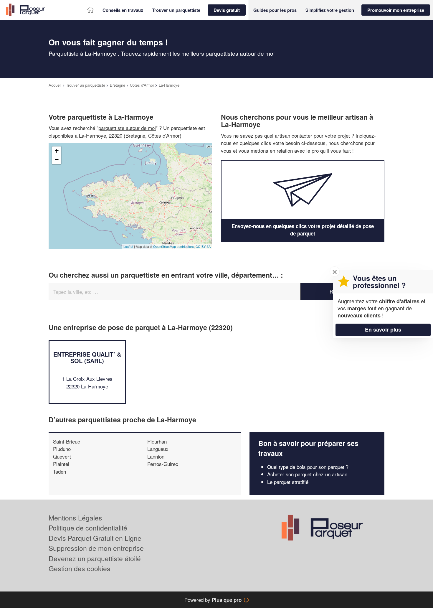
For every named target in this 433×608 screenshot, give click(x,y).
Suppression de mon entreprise (96, 548)
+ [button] (57, 150)
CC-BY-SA (203, 246)
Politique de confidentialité (88, 528)
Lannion (155, 456)
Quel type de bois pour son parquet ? (307, 466)
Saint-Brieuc (66, 441)
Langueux (157, 448)
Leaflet (128, 246)
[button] (123, 10)
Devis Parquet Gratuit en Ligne (95, 538)
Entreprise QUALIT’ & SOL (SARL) (87, 357)
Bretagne (117, 85)
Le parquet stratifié (287, 481)
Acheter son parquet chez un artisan (307, 474)
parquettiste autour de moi (127, 127)
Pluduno (62, 448)
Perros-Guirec (162, 463)
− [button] (57, 159)
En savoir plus (383, 329)
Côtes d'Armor (142, 85)
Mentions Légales (75, 518)
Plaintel (61, 463)
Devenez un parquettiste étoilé (95, 558)
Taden (59, 471)
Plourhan (157, 441)
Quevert (62, 456)
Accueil (55, 85)
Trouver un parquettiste (85, 85)
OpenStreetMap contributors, (174, 246)
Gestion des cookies (79, 568)
